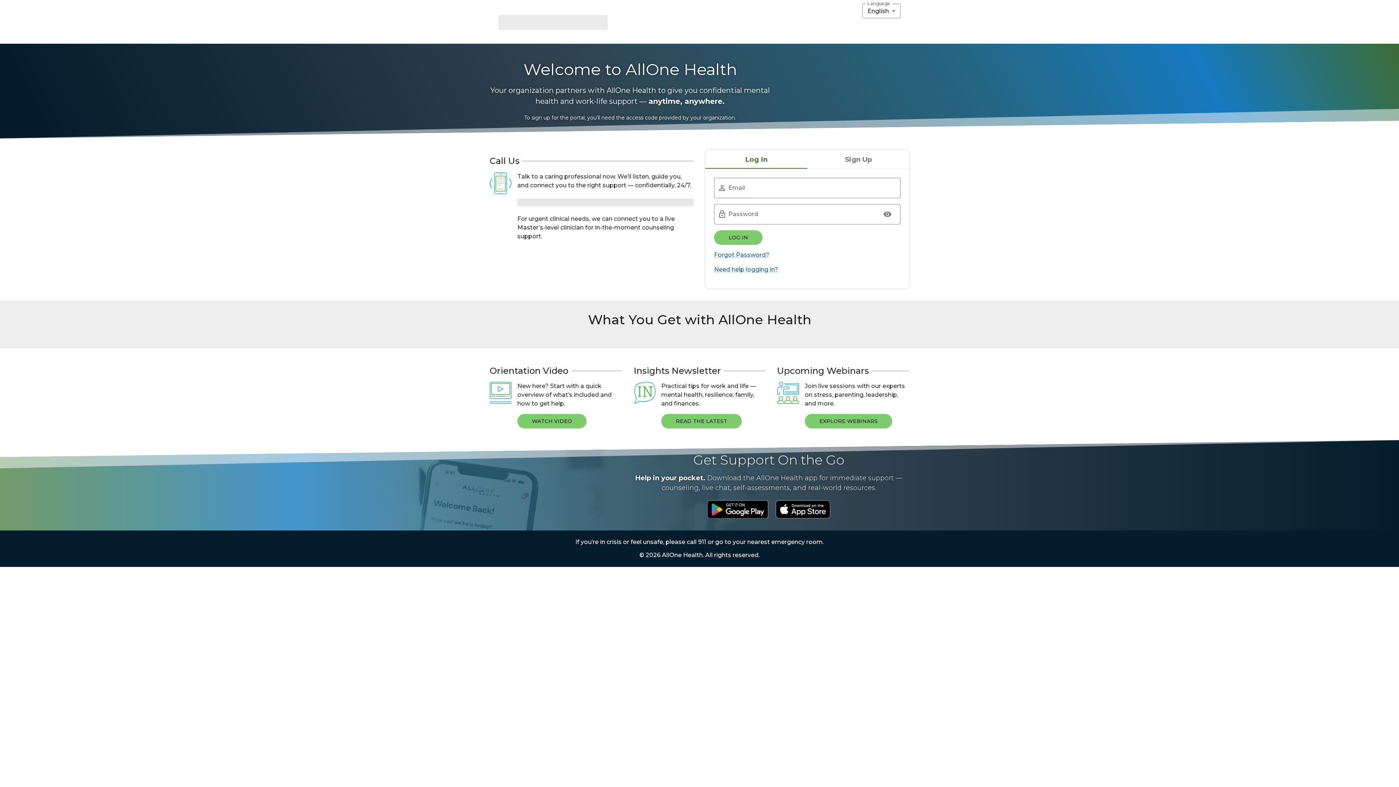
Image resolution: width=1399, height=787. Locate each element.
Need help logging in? (746, 269)
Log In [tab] (756, 159)
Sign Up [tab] (858, 159)
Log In (738, 237)
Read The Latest (701, 522)
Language (878, 3)
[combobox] (881, 11)
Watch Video (552, 522)
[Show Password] (887, 214)
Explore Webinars (848, 522)
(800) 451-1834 (550, 202)
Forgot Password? (741, 254)
